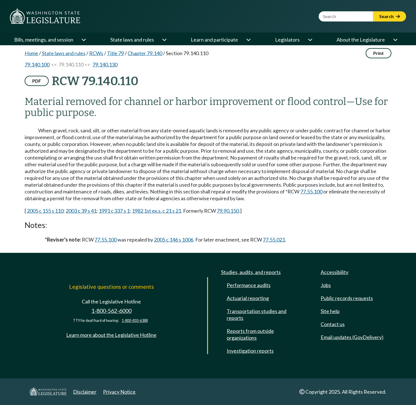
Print (378, 53)
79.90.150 (228, 211)
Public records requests (347, 298)
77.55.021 (274, 239)
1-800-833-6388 (135, 320)
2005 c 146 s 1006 (173, 239)
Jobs (326, 285)
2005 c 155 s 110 (45, 211)
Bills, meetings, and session (43, 39)
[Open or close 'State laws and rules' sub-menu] (164, 39)
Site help (330, 311)
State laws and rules (132, 39)
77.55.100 (311, 191)
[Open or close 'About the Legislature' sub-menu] (395, 39)
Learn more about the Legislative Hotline (111, 335)
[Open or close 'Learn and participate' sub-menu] (248, 39)
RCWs (96, 53)
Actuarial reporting (248, 298)
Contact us (333, 324)
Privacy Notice (119, 392)
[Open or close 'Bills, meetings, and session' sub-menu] (83, 39)
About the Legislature (360, 39)
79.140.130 (105, 64)
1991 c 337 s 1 (114, 211)
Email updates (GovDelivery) (352, 337)
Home (31, 53)
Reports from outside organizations (250, 334)
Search (386, 16)
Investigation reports (250, 351)
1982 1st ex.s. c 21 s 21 (156, 211)
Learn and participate (214, 39)
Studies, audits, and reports (251, 272)
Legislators (287, 39)
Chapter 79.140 (145, 53)
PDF (36, 80)
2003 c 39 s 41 (81, 211)
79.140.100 (37, 64)
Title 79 (115, 53)
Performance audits (249, 285)
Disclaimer (85, 392)
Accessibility (334, 272)
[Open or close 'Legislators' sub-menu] (310, 39)
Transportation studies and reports (256, 314)
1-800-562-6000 (111, 310)
